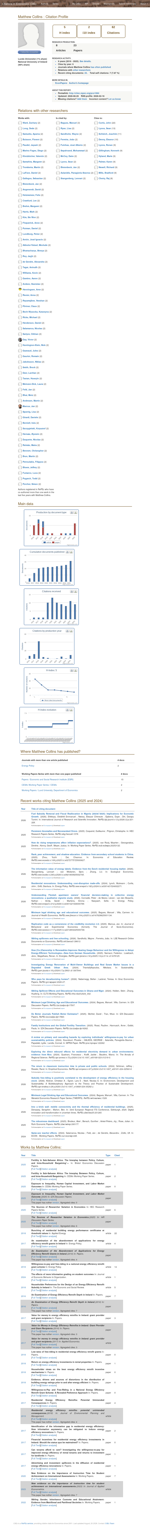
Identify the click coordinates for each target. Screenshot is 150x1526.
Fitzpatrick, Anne (31, 222)
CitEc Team (109, 1523)
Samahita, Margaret (32, 161)
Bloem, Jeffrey (30, 467)
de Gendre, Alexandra (33, 261)
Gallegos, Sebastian (33, 178)
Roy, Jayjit (28, 256)
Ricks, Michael (30, 317)
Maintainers (109, 3)
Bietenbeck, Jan (31, 183)
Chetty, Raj (104, 178)
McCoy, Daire (67, 156)
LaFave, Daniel (30, 172)
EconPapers (61, 82)
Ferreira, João (67, 139)
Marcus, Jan (29, 406)
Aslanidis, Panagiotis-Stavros (75, 172)
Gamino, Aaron (30, 278)
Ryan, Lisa (66, 128)
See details (85, 61)
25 (86, 72)
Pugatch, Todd (30, 478)
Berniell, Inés (29, 422)
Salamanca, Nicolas (32, 328)
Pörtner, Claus (30, 306)
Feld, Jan (27, 389)
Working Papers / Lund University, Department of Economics (50, 790)
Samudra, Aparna (31, 133)
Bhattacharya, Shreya (33, 250)
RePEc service (27, 1523)
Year (23, 808)
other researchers (82, 69)
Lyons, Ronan (106, 144)
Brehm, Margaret (31, 206)
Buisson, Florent (31, 139)
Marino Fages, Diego (33, 150)
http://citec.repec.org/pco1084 (84, 93)
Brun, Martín (29, 456)
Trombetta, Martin (31, 167)
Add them (82, 98)
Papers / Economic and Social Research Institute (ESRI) (48, 779)
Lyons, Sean (67, 161)
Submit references (127, 3)
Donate (96, 3)
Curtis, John (105, 122)
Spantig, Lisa (29, 411)
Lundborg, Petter (31, 233)
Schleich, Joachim (108, 133)
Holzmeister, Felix (31, 194)
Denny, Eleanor (106, 139)
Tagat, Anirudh (30, 267)
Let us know (114, 98)
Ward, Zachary (30, 122)
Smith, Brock (29, 367)
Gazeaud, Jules (30, 350)
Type (108, 1155)
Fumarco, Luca (30, 472)
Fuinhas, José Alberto (72, 144)
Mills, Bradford (106, 172)
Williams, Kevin (30, 272)
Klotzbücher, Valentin (33, 156)
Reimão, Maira (30, 445)
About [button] (143, 3)
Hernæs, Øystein (31, 433)
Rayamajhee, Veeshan (34, 300)
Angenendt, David (32, 189)
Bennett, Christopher (33, 450)
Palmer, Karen (105, 161)
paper (63, 825)
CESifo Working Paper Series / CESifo (39, 784)
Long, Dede (28, 128)
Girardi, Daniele (30, 417)
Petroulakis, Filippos (33, 461)
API (86, 3)
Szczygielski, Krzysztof (34, 428)
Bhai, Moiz (28, 395)
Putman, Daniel (30, 228)
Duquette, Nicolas (32, 439)
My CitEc (76, 3)
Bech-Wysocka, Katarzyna (36, 311)
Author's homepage (79, 82)
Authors (44, 3)
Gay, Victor (28, 339)
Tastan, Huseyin (31, 378)
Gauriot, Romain (31, 356)
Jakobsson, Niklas (32, 361)
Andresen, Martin (31, 400)
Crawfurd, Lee (30, 200)
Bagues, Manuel (69, 122)
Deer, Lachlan (29, 372)
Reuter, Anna (29, 295)
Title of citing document (43, 808)
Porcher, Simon (30, 483)
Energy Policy (28, 765)
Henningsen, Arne (32, 289)
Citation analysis (48, 1168)
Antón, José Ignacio (33, 239)
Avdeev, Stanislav (31, 283)
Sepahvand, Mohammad (73, 150)
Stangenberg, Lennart (71, 178)
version (55, 1202)
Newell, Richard (106, 167)
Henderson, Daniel (32, 322)
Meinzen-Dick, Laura (33, 383)
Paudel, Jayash (30, 144)
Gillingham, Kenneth (109, 150)
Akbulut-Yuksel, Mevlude (35, 245)
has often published (101, 67)
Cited (117, 1155)
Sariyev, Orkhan (30, 333)
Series (55, 3)
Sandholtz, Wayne (70, 133)
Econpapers (47, 825)
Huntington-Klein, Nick (34, 345)
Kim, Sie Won (29, 217)
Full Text (36, 1168)
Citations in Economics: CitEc (19, 4)
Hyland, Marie (105, 156)
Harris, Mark (29, 211)
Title (33, 1155)
